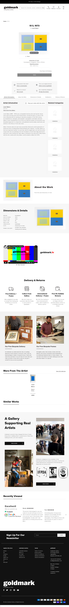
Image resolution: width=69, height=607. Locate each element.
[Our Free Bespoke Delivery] (19, 330)
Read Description (34, 64)
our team (21, 554)
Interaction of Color (34, 60)
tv (3, 560)
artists (4, 550)
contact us (21, 555)
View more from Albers (9, 110)
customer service (23, 550)
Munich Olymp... (33, 390)
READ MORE (14, 443)
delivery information (39, 555)
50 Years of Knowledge (34, 1)
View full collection (61, 371)
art (4, 552)
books (4, 555)
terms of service (39, 550)
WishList (53, 8)
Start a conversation (22, 85)
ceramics (5, 554)
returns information (39, 557)
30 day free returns (44, 91)
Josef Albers (35, 28)
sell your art (22, 557)
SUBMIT (61, 535)
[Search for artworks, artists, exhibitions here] (43, 7)
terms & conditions (39, 554)
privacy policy (38, 552)
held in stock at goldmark (45, 85)
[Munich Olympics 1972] (33, 378)
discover (5, 562)
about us (5, 559)
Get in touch (20, 91)
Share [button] (28, 56)
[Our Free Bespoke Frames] (50, 330)
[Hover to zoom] (34, 43)
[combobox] (32, 7)
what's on (5, 557)
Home (4, 21)
